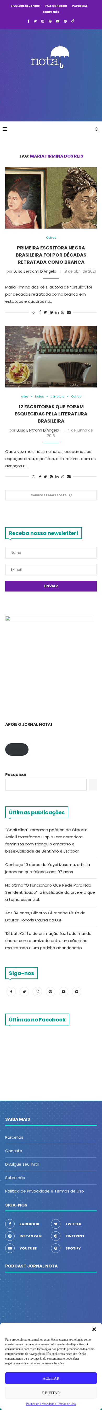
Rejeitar (51, 1393)
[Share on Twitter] (45, 312)
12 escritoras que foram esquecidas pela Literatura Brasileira (51, 413)
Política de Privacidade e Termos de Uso (44, 1191)
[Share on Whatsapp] (62, 312)
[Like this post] (33, 312)
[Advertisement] (52, 93)
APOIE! (17, 749)
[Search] (96, 129)
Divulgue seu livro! (25, 6)
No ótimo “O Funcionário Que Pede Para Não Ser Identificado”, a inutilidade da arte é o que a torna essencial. (50, 892)
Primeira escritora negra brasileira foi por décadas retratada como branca (51, 254)
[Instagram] (42, 21)
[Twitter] (35, 21)
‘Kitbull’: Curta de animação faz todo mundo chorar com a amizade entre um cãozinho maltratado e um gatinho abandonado (48, 940)
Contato (13, 1150)
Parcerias (80, 6)
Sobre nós (51, 12)
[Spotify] (65, 21)
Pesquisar (16, 774)
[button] (94, 1329)
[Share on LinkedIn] (57, 312)
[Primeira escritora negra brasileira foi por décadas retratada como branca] (51, 198)
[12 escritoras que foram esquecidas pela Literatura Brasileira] (51, 356)
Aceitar (51, 1378)
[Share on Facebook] (40, 312)
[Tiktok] (73, 21)
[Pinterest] (50, 21)
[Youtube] (57, 21)
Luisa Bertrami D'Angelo (35, 271)
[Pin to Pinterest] (51, 312)
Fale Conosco (56, 6)
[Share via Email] (69, 312)
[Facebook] (28, 21)
